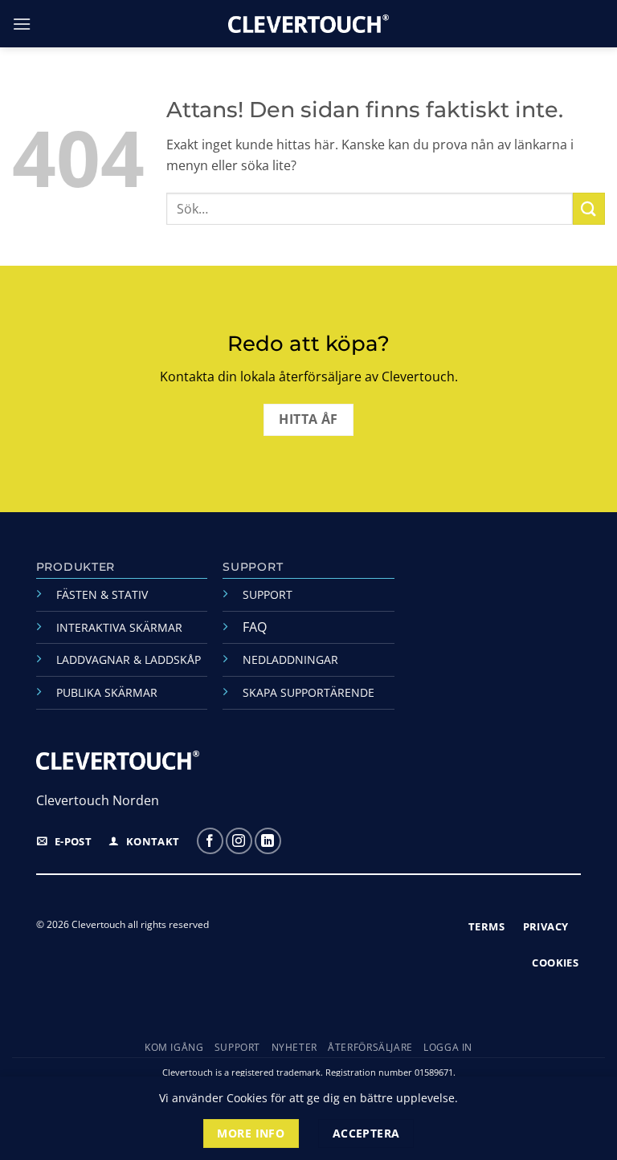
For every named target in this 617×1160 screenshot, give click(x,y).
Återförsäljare (370, 1047)
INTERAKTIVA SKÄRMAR (119, 627)
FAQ (255, 627)
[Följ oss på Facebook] (210, 841)
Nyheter (294, 1047)
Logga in (447, 1047)
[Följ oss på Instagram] (239, 841)
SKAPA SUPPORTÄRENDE (308, 692)
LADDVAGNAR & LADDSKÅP (128, 659)
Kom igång (174, 1047)
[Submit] (589, 208)
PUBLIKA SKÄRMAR (106, 692)
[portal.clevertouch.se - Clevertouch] (308, 24)
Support (237, 1047)
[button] (21, 23)
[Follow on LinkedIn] (268, 841)
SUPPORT (267, 594)
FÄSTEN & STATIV (102, 594)
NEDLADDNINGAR (290, 659)
